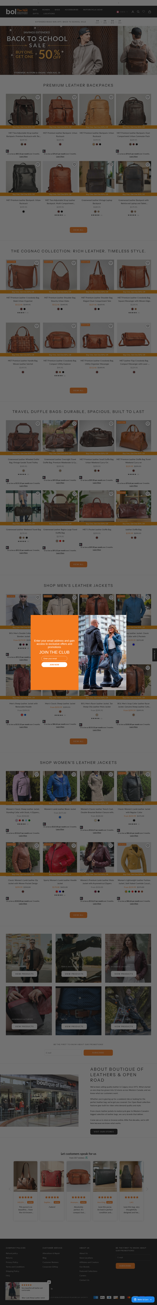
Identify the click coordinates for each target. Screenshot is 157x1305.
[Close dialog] (123, 618)
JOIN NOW (54, 665)
